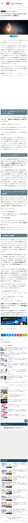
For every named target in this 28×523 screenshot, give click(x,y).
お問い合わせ (19, 517)
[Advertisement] (14, 93)
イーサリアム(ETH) (11, 11)
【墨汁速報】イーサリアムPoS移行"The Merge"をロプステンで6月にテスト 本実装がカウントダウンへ (14, 75)
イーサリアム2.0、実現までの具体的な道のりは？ (14, 300)
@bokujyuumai (14, 42)
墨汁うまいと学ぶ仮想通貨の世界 (9, 328)
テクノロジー (3, 11)
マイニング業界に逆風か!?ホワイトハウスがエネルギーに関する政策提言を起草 (14, 382)
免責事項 (13, 517)
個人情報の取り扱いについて (14, 518)
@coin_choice (16, 305)
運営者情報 (9, 517)
